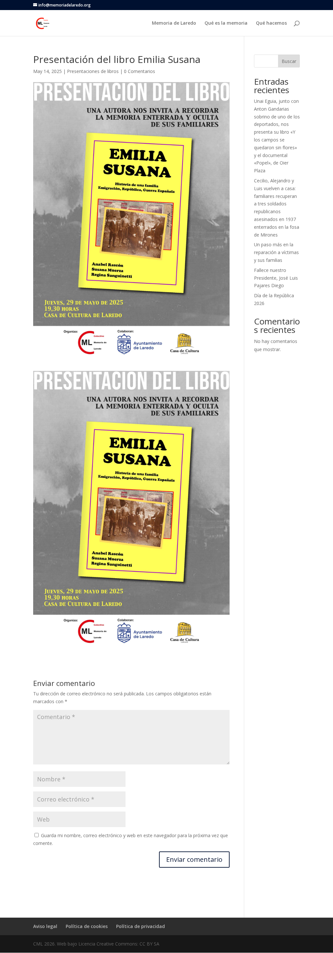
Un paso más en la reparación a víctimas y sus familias (276, 252)
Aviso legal (45, 926)
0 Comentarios (139, 71)
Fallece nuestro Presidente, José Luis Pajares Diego (276, 278)
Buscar (289, 61)
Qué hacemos (271, 23)
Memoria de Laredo (174, 23)
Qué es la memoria (226, 23)
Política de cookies (87, 926)
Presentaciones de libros (93, 71)
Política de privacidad (140, 926)
